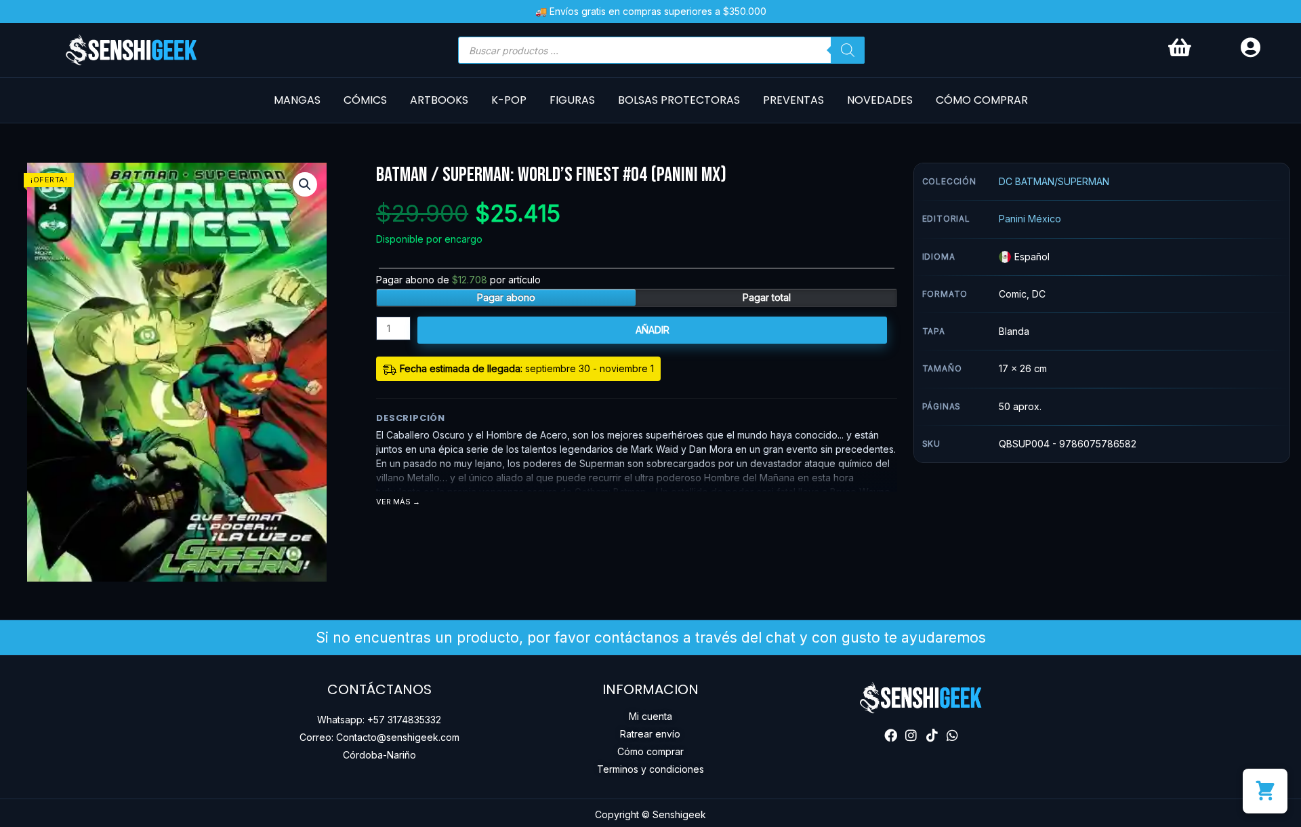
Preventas (793, 100)
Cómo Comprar (982, 100)
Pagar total (767, 297)
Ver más (393, 502)
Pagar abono (506, 297)
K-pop (508, 100)
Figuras (572, 100)
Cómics (365, 100)
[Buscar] (848, 50)
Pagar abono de (458, 279)
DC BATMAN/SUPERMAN (1054, 181)
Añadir (652, 330)
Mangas (297, 100)
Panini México (1030, 218)
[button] (305, 184)
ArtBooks (439, 100)
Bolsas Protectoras (679, 100)
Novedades (880, 100)
